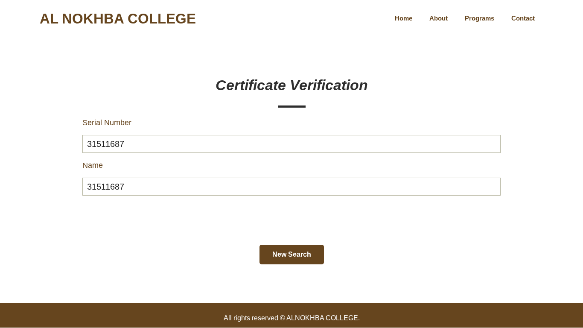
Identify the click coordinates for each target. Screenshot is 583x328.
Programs (479, 18)
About (438, 18)
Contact (523, 18)
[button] (291, 254)
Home (403, 18)
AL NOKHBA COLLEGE (118, 18)
